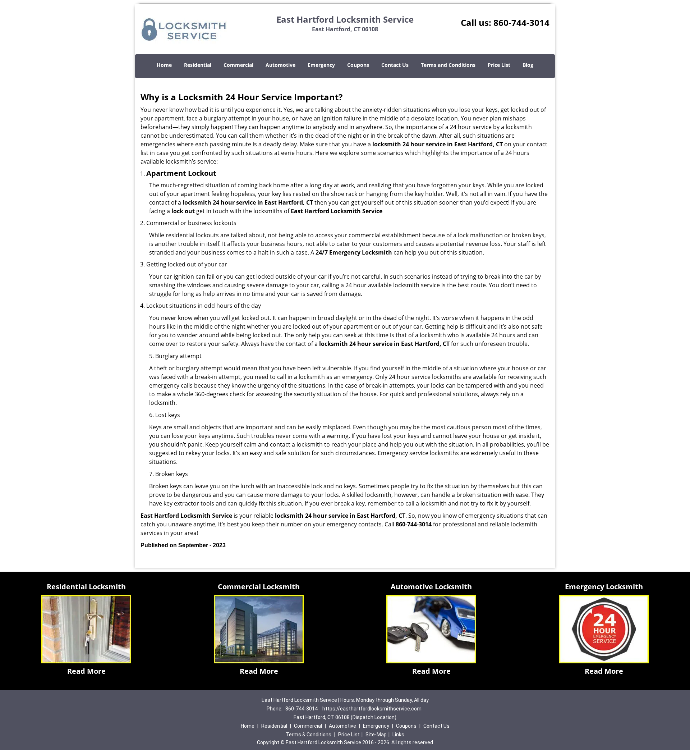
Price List (499, 64)
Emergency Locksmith (604, 586)
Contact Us (395, 64)
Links (398, 734)
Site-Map (376, 734)
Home (164, 64)
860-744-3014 (521, 22)
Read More (86, 671)
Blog (528, 64)
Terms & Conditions (308, 734)
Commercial (238, 64)
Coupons (358, 64)
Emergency (321, 64)
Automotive (280, 64)
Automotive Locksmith (431, 586)
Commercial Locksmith (259, 586)
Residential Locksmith (86, 586)
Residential (197, 64)
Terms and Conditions (448, 64)
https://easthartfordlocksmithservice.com (372, 709)
